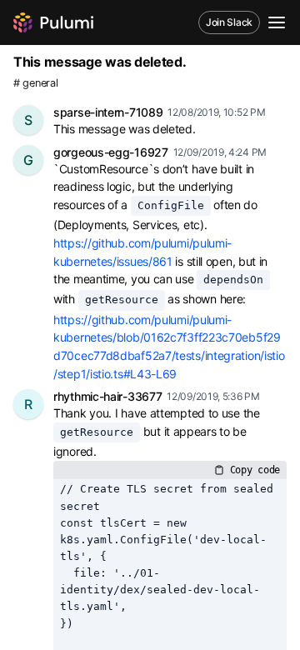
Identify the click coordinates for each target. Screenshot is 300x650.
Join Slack (229, 22)
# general (35, 83)
